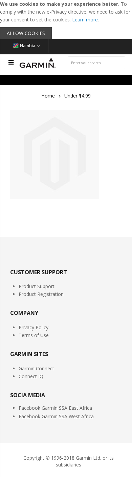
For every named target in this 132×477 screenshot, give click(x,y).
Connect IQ (31, 376)
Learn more (85, 19)
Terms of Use (34, 335)
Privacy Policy (33, 327)
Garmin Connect (36, 368)
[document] (66, 19)
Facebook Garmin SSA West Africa (56, 416)
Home (48, 95)
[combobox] (96, 62)
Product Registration (41, 294)
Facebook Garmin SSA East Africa (55, 408)
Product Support (36, 286)
